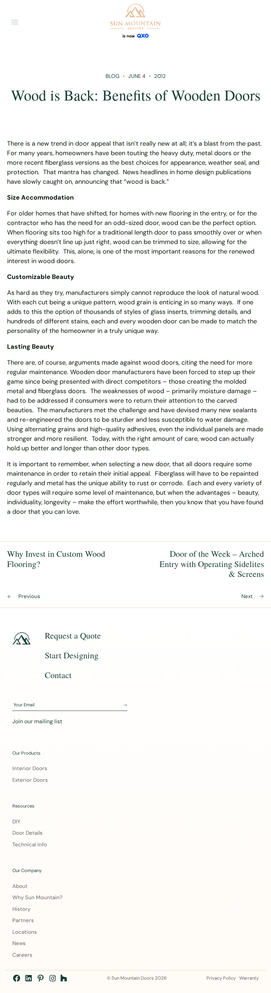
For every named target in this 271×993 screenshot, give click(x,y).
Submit (125, 705)
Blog (112, 76)
